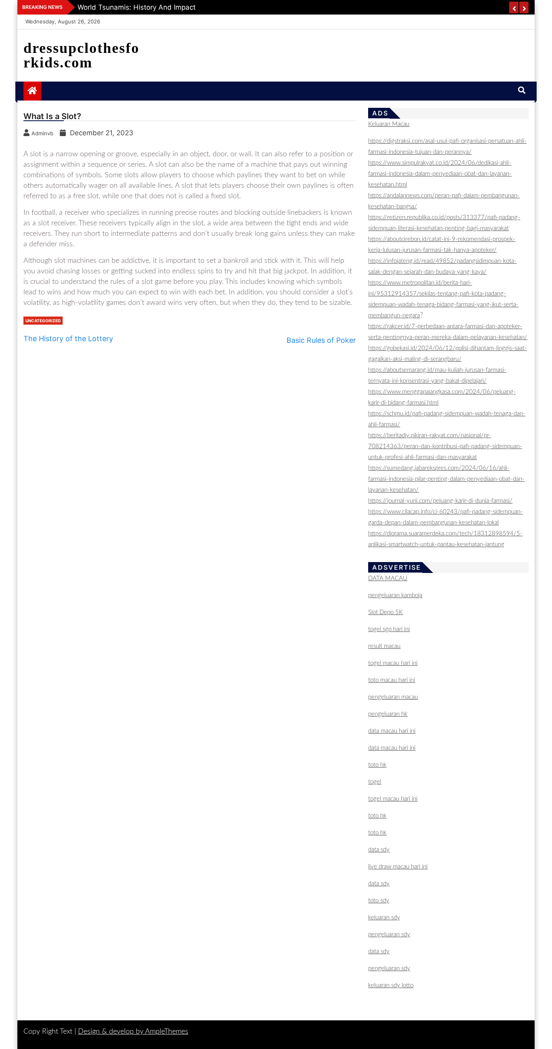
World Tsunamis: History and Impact (137, 7)
